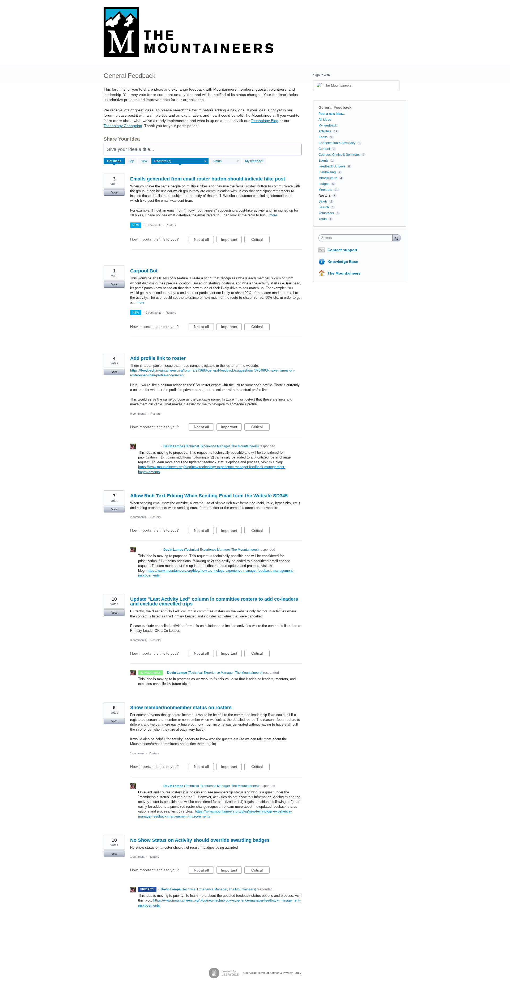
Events (323, 160)
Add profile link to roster (158, 358)
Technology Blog (264, 121)
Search (323, 207)
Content (324, 149)
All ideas (324, 119)
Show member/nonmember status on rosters (181, 707)
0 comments (154, 225)
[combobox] (357, 238)
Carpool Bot (144, 270)
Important (231, 240)
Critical (260, 240)
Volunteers (326, 213)
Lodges (323, 184)
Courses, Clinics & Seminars (339, 155)
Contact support (342, 250)
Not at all (204, 240)
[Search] (396, 237)
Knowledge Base (343, 261)
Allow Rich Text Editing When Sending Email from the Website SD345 (209, 495)
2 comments (138, 517)
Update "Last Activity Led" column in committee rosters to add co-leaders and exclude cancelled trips (214, 601)
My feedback (254, 161)
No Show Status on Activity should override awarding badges (200, 840)
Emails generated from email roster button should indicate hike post (207, 179)
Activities (324, 131)
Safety (323, 201)
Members (325, 190)
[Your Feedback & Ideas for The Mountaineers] (189, 32)
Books (323, 137)
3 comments (138, 640)
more (273, 215)
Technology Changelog (123, 126)
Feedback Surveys (331, 166)
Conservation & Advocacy (336, 143)
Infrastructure (327, 178)
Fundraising (327, 172)
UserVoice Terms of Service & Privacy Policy (272, 972)
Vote (114, 192)
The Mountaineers (344, 273)
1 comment (137, 753)
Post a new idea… (331, 114)
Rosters (171, 225)
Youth (322, 219)
